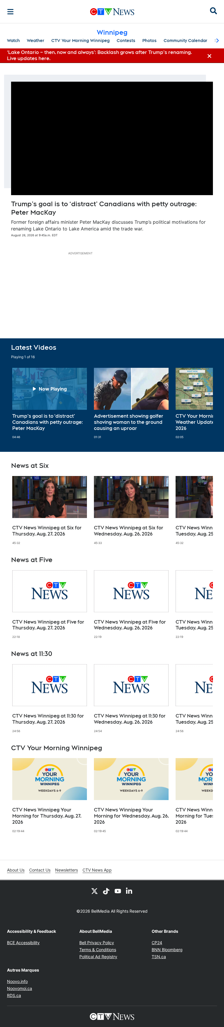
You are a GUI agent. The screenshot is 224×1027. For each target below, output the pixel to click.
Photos (149, 40)
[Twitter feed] (94, 890)
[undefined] (49, 403)
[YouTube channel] (117, 890)
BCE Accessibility (23, 942)
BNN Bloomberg (167, 949)
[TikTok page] (106, 890)
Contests (126, 40)
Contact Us (39, 869)
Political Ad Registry (98, 956)
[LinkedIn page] (129, 890)
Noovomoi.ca (19, 988)
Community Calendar (185, 40)
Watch (13, 40)
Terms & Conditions (97, 949)
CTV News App (97, 869)
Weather (35, 40)
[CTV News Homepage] (112, 11)
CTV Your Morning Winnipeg (80, 40)
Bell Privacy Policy (96, 942)
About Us (15, 869)
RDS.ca (14, 995)
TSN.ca (159, 956)
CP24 (157, 942)
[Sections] (10, 12)
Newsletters (66, 869)
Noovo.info (17, 981)
